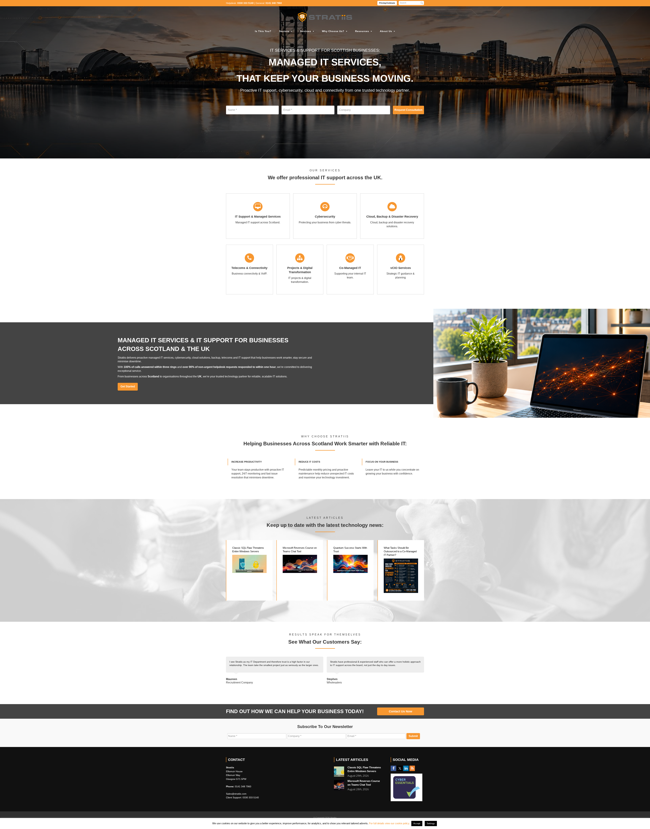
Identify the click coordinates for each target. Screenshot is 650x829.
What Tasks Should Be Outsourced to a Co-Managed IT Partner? (400, 551)
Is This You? (263, 31)
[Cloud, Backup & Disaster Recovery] (392, 216)
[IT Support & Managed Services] (258, 216)
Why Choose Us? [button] (333, 31)
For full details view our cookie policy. (389, 823)
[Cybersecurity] (325, 216)
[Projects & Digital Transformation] (300, 269)
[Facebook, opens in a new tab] (393, 768)
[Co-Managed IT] (350, 269)
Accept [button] (416, 823)
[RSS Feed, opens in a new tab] (412, 768)
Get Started (128, 386)
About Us (386, 31)
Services (305, 31)
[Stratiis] (325, 17)
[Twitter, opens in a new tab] (399, 768)
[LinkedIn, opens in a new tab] (406, 768)
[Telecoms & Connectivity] (249, 269)
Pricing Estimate (387, 3)
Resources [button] (362, 31)
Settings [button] (431, 823)
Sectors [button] (284, 31)
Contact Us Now (400, 711)
